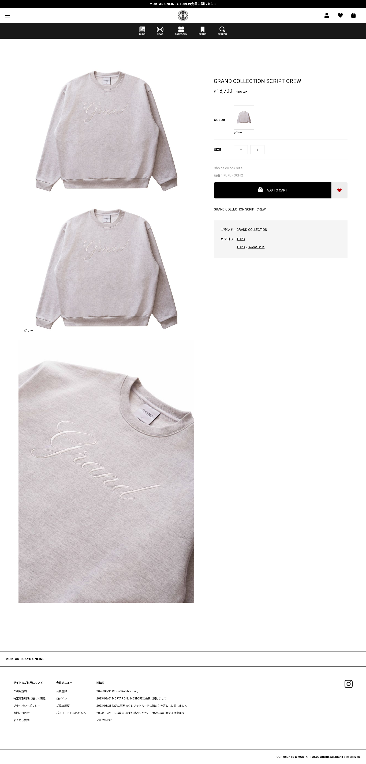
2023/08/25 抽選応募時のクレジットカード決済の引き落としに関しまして (141, 705)
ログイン (61, 698)
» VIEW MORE (104, 720)
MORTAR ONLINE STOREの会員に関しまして (183, 4)
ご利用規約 (20, 691)
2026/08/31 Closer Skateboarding (117, 691)
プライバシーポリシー (26, 705)
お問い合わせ (21, 713)
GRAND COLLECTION (252, 230)
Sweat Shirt (256, 247)
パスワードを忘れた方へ (71, 713)
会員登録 (61, 691)
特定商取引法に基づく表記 (29, 698)
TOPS (241, 239)
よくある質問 (21, 720)
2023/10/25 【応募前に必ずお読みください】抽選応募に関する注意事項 (140, 713)
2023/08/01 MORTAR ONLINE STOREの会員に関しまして (131, 698)
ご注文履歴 (63, 705)
